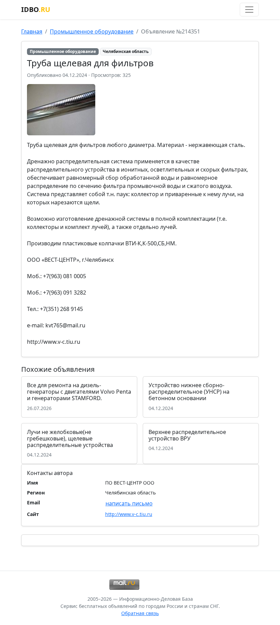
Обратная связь (140, 613)
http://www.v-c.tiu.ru (128, 514)
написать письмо (129, 503)
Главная (31, 31)
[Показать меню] (249, 9)
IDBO (35, 9)
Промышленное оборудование (92, 31)
